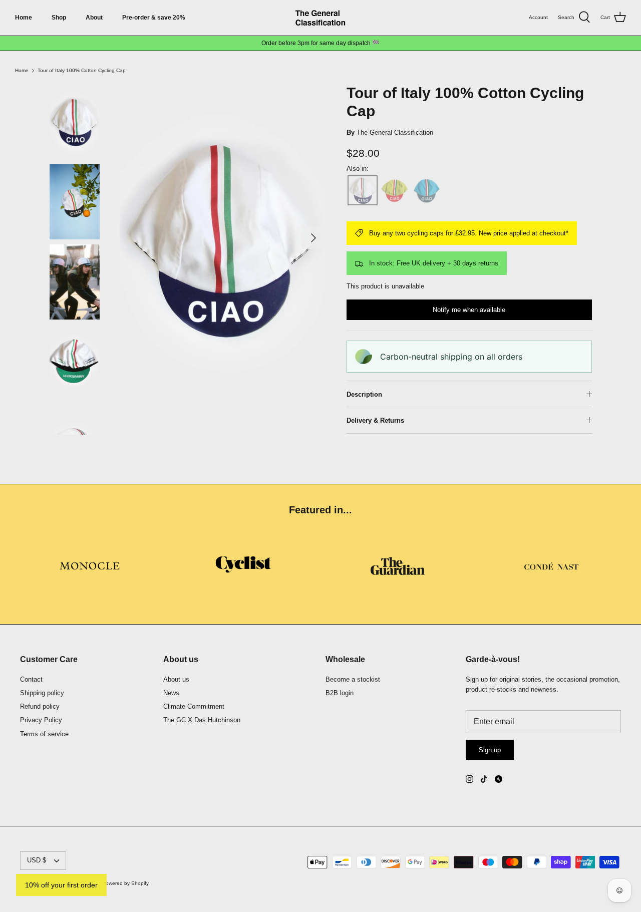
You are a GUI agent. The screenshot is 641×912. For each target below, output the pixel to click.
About (94, 17)
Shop (59, 17)
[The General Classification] (320, 18)
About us (176, 679)
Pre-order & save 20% (153, 17)
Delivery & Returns (375, 420)
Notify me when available (469, 310)
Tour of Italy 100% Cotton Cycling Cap (82, 70)
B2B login (340, 693)
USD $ (36, 860)
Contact (31, 679)
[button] (363, 190)
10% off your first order (61, 885)
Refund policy (40, 706)
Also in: (358, 168)
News (171, 693)
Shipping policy (42, 693)
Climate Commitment (193, 706)
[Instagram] (469, 779)
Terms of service (44, 734)
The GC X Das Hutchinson (201, 720)
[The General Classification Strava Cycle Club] (498, 779)
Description (364, 394)
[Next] (313, 238)
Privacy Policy (41, 720)
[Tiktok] (484, 779)
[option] (222, 238)
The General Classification (395, 132)
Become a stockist (353, 679)
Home (23, 17)
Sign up (490, 750)
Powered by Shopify (125, 883)
